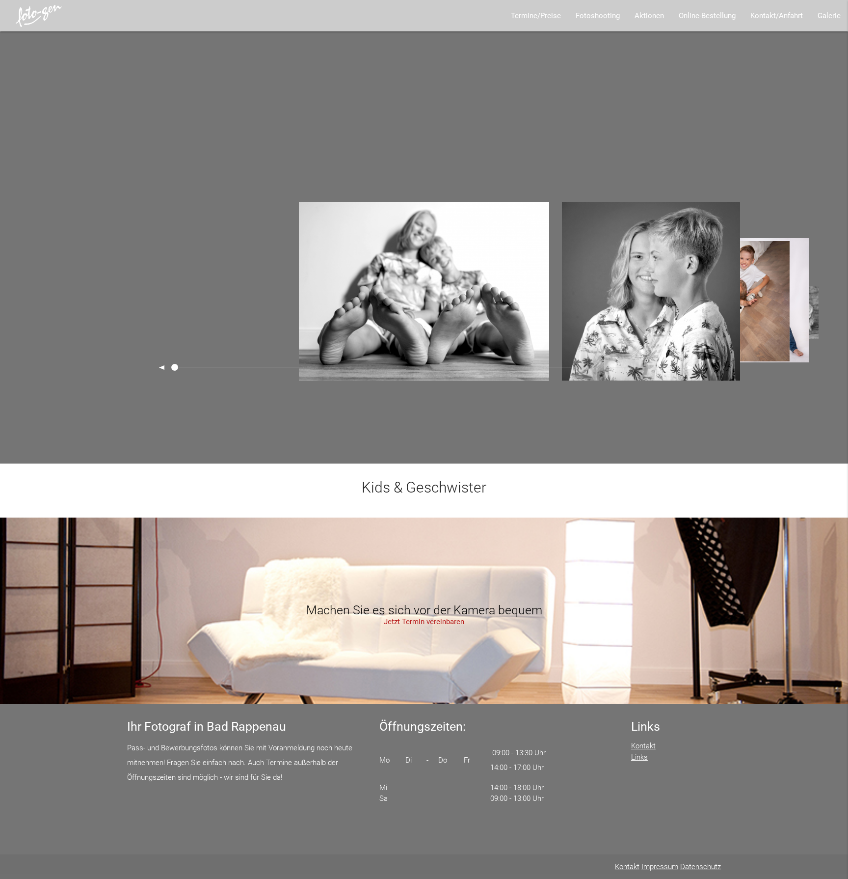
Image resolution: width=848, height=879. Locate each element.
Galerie (829, 15)
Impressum (659, 866)
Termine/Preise (536, 15)
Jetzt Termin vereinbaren (424, 621)
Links (639, 757)
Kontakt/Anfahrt (776, 15)
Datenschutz (700, 866)
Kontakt (643, 746)
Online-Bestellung (707, 15)
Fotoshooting (598, 15)
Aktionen (649, 15)
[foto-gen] (39, 15)
